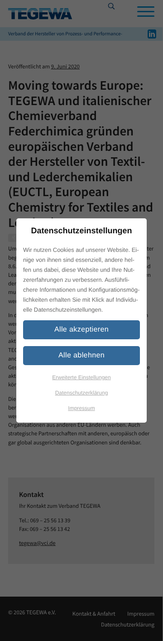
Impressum (81, 408)
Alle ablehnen (81, 355)
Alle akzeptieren (81, 329)
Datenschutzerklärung (81, 393)
